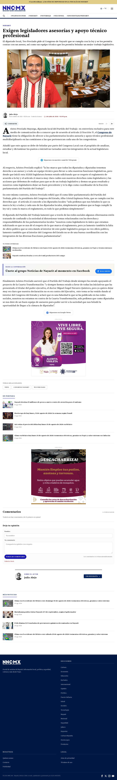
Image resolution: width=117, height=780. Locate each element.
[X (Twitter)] (105, 776)
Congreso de (104, 132)
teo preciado (39, 387)
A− (107, 124)
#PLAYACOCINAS (18, 16)
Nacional (64, 719)
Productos (64, 744)
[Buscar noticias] (4, 16)
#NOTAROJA (45, 16)
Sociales (64, 706)
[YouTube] (113, 776)
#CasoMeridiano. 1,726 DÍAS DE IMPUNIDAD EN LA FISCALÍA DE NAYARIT (58, 2)
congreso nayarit (21, 387)
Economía (64, 672)
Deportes (64, 731)
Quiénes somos (8, 758)
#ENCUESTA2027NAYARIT (78, 16)
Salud (63, 701)
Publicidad (6, 767)
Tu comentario (9, 540)
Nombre (7, 531)
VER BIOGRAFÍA (92, 576)
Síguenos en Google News (60, 312)
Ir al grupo (105, 271)
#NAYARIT (33, 16)
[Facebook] (102, 776)
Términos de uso (66, 762)
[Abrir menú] (112, 8)
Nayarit (7, 26)
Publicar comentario (15, 557)
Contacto (6, 762)
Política (63, 693)
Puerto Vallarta (66, 697)
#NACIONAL (59, 16)
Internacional (65, 684)
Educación (64, 676)
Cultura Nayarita (67, 736)
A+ (112, 124)
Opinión (63, 689)
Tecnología (65, 710)
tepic (6, 387)
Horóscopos (65, 740)
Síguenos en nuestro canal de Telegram (60, 160)
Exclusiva (64, 680)
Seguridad (64, 723)
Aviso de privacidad (67, 758)
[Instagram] (109, 776)
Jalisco (63, 727)
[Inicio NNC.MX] (14, 9)
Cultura (63, 667)
